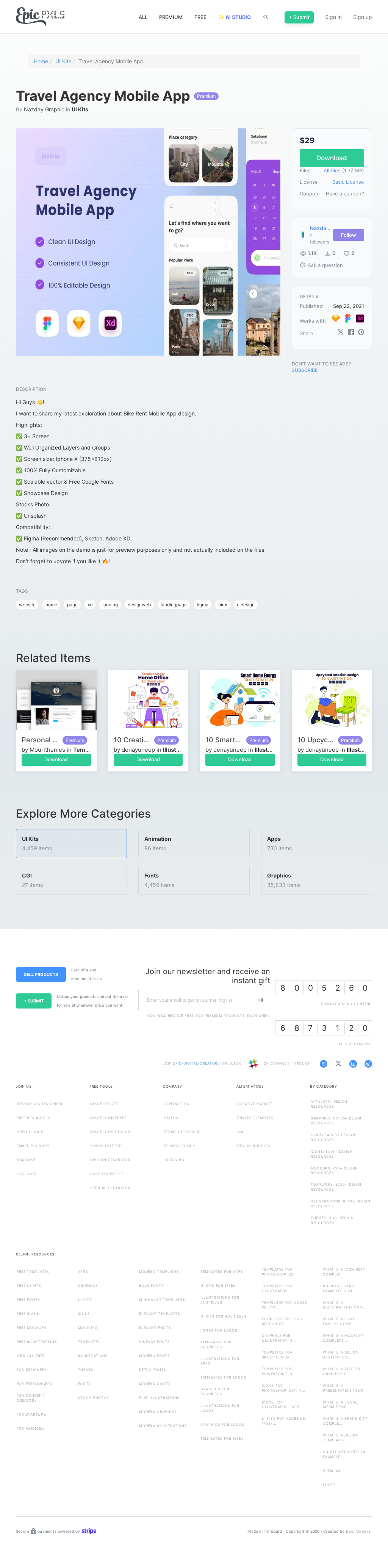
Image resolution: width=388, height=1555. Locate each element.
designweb (139, 604)
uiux (222, 604)
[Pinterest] (361, 333)
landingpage (174, 604)
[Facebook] (350, 333)
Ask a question (321, 265)
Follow (348, 235)
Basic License (348, 182)
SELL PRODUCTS (41, 974)
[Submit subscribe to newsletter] (261, 1000)
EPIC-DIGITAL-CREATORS (197, 1064)
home (51, 604)
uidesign (246, 604)
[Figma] (348, 318)
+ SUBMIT (34, 1001)
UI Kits (63, 61)
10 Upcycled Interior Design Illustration (316, 740)
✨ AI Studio (234, 17)
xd (90, 604)
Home (41, 61)
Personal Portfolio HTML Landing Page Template (40, 740)
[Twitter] (340, 333)
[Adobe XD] (360, 318)
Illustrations (179, 749)
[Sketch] (336, 318)
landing (110, 604)
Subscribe (305, 370)
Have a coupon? (345, 193)
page (72, 604)
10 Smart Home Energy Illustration (223, 740)
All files (332, 170)
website (27, 604)
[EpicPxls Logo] (40, 17)
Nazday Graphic (44, 109)
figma (202, 604)
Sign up (362, 17)
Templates (87, 749)
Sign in (333, 17)
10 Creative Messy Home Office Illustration (132, 740)
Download (56, 759)
